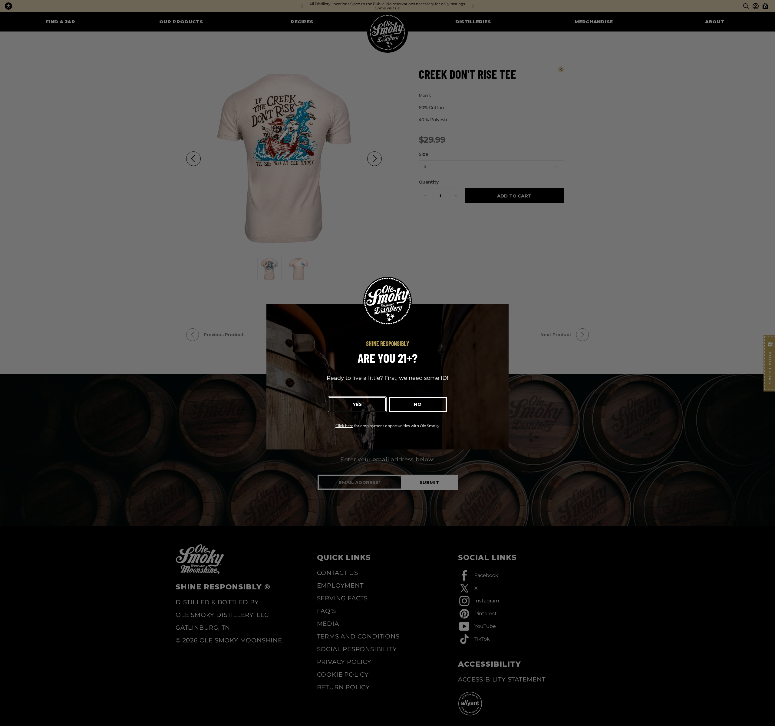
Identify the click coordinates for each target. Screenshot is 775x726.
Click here (344, 425)
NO (417, 404)
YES (357, 404)
